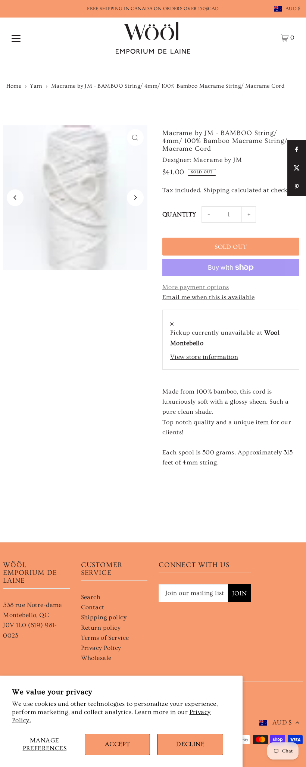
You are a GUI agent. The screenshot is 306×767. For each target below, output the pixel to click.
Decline (190, 744)
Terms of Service (105, 637)
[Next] (135, 197)
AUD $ (292, 8)
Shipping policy (104, 617)
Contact (92, 607)
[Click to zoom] (135, 137)
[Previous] (15, 197)
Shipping (216, 190)
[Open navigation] (16, 37)
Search (91, 597)
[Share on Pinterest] (296, 187)
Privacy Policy (101, 647)
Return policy (101, 627)
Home (14, 86)
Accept (117, 744)
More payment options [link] (195, 287)
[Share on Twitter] (296, 168)
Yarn (36, 86)
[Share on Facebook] (296, 149)
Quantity (179, 214)
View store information (204, 356)
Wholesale (96, 657)
